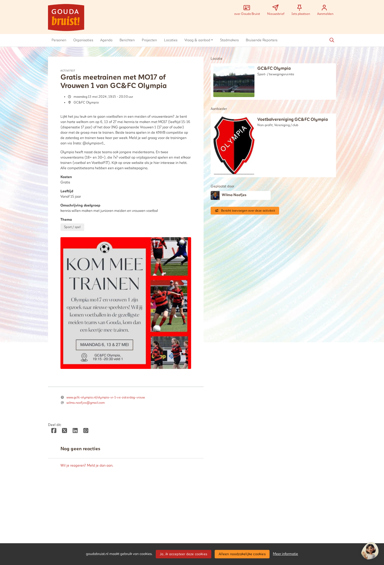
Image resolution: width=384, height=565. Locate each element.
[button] (59, 40)
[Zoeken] (332, 40)
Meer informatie (285, 554)
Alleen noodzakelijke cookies (242, 554)
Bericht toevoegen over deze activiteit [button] (248, 211)
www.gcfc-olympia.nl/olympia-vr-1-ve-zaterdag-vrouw (105, 397)
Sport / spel (72, 227)
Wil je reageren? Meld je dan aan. (86, 465)
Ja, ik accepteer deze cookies (183, 554)
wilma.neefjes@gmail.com (85, 403)
